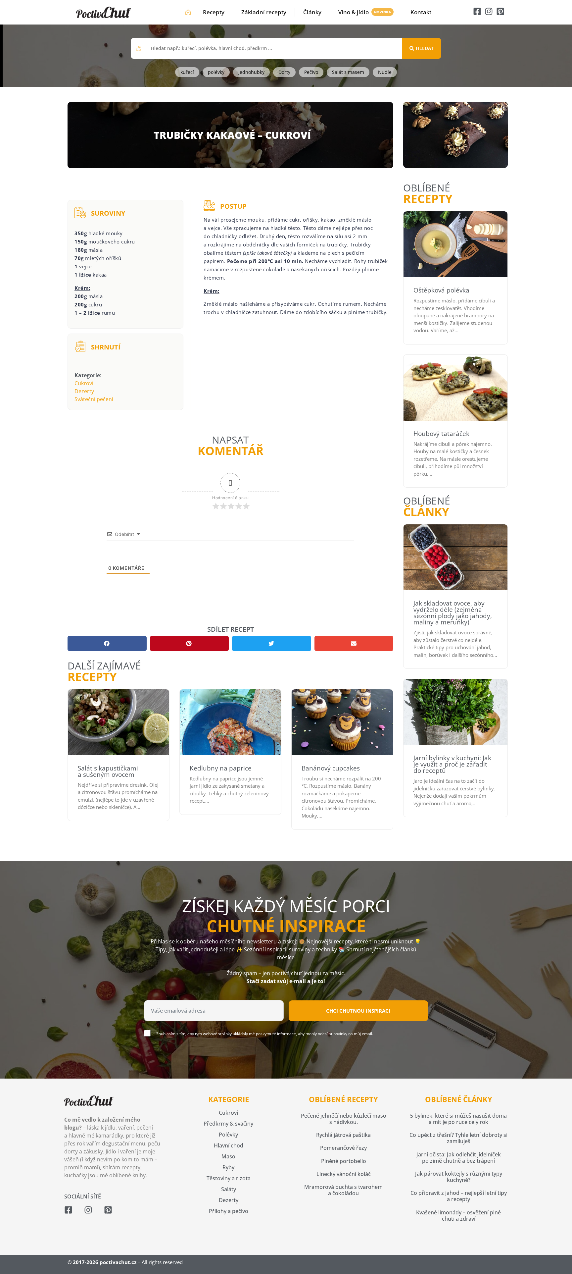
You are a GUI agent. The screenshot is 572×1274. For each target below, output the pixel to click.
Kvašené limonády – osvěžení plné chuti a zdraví (458, 1215)
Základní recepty (263, 12)
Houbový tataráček (441, 433)
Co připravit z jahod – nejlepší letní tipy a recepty (458, 1196)
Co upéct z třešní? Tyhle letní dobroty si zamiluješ (458, 1138)
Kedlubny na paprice (221, 768)
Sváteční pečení (93, 399)
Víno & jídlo (353, 12)
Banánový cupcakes (331, 768)
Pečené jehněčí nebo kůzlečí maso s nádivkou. (343, 1119)
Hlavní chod (228, 1145)
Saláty (228, 1189)
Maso (228, 1156)
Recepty (213, 12)
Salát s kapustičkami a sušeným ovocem (108, 771)
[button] (107, 643)
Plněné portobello (343, 1161)
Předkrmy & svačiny (228, 1123)
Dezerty (84, 391)
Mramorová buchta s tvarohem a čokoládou (343, 1190)
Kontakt (420, 12)
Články (312, 12)
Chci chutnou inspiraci (358, 1010)
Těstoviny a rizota (229, 1178)
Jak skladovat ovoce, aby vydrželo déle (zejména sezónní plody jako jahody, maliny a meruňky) (452, 612)
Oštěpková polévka (441, 290)
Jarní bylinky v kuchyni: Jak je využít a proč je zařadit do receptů (452, 764)
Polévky (228, 1134)
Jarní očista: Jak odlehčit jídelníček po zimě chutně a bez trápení (458, 1157)
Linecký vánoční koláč (343, 1174)
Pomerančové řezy (343, 1147)
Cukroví (83, 383)
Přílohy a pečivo (228, 1211)
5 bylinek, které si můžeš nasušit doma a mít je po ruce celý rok (458, 1119)
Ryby (228, 1167)
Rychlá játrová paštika (343, 1135)
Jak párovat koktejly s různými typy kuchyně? (458, 1177)
